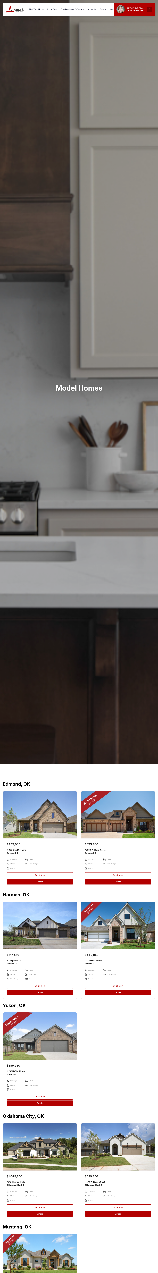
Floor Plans (52, 9)
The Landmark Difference (72, 9)
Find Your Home (36, 9)
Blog (111, 9)
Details (40, 882)
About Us (91, 9)
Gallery (103, 9)
